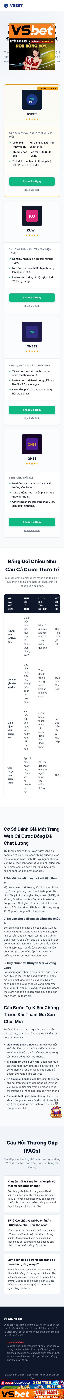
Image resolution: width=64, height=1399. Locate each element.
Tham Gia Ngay (32, 181)
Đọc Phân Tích (32, 190)
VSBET (16, 5)
